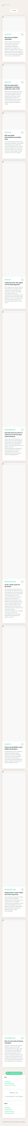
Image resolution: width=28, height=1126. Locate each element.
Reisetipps (8, 34)
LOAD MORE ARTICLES (15, 1073)
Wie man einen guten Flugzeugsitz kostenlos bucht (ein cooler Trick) (12, 87)
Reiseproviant (8, 1109)
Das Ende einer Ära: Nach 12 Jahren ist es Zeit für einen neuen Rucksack (14, 434)
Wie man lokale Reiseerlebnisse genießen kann (13, 137)
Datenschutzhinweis (10, 1085)
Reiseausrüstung (10, 429)
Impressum (8, 1081)
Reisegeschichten (10, 581)
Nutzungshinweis (9, 1083)
